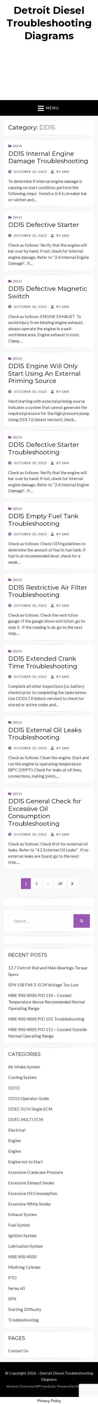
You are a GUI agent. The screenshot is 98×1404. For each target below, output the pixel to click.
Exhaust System (22, 1214)
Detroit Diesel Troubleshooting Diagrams (49, 23)
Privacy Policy (49, 1401)
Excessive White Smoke (29, 1203)
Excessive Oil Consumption (32, 1193)
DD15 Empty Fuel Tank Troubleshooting (43, 519)
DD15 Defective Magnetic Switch (47, 292)
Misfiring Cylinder (24, 1267)
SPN (12, 1298)
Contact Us (18, 1350)
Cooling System (22, 1077)
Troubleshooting (23, 1319)
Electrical (16, 1130)
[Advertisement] (49, 73)
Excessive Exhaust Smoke (31, 1182)
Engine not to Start (25, 1161)
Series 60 (16, 1288)
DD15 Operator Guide (28, 1098)
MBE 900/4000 (22, 1256)
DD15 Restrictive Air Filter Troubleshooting (47, 591)
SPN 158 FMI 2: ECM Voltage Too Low (43, 984)
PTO (12, 1277)
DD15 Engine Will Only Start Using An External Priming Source (44, 373)
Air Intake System (24, 1066)
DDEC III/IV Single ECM (30, 1108)
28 (62, 883)
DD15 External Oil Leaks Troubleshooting (44, 733)
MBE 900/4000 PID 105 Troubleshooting (46, 1018)
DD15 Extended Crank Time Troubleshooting (42, 662)
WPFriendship (44, 1386)
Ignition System (22, 1235)
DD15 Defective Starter (43, 225)
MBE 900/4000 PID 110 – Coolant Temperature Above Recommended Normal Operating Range (46, 1002)
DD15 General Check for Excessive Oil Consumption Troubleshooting (44, 812)
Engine (14, 1140)
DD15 (17, 146)
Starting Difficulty (24, 1309)
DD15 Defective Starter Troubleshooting (43, 448)
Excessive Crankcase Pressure (35, 1172)
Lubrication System (25, 1246)
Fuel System (19, 1225)
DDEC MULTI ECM (25, 1119)
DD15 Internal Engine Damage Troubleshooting (48, 157)
